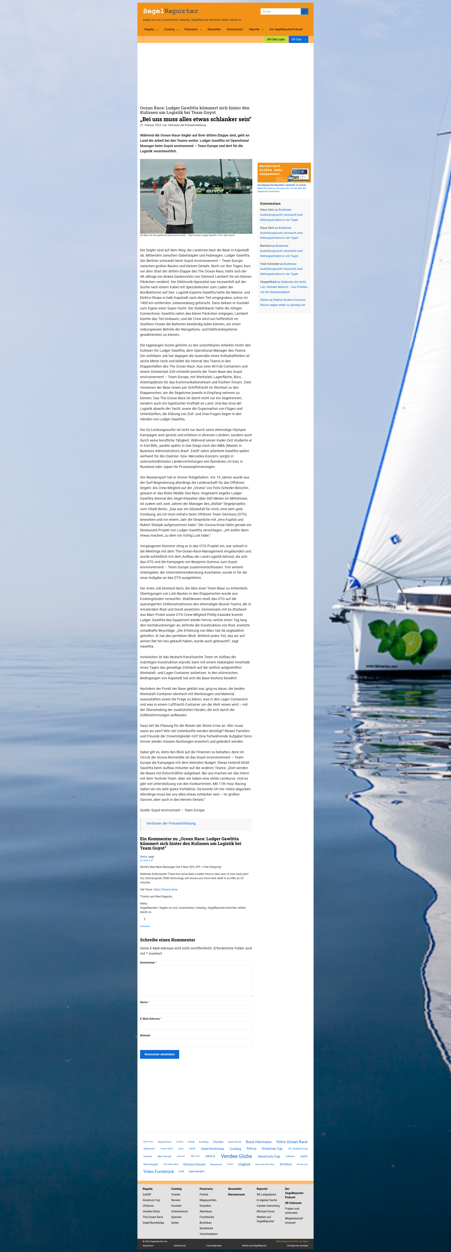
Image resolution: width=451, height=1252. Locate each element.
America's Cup (269, 1156)
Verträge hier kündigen (297, 1245)
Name (145, 1002)
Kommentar (148, 962)
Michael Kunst (265, 1211)
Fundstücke (207, 1217)
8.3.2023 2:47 (146, 860)
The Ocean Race (170, 1164)
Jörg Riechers (164, 1142)
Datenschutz (180, 1245)
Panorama (206, 1189)
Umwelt (147, 1156)
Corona (179, 1142)
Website (145, 1035)
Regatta (148, 1189)
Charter (175, 1194)
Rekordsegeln (150, 1164)
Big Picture (148, 1142)
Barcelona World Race (265, 1164)
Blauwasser (216, 1164)
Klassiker (205, 1205)
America (148, 1200)
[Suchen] (304, 11)
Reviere (175, 1200)
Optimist (181, 1156)
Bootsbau (286, 1164)
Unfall (181, 1171)
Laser (180, 1148)
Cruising (235, 1149)
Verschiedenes (209, 1234)
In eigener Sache (267, 1200)
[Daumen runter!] (152, 919)
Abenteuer (149, 1148)
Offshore (148, 1205)
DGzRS (192, 1148)
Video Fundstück (158, 1171)
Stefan (264, 300)
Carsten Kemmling (268, 1205)
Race (159, 1217)
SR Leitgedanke (266, 1194)
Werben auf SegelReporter (254, 1245)
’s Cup (156, 1200)
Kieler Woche (234, 1142)
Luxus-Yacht (166, 1148)
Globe (156, 1211)
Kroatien (176, 1205)
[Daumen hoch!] (141, 919)
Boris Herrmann (259, 1142)
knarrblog (203, 1142)
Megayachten (208, 1200)
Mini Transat (164, 1156)
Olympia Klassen (194, 1164)
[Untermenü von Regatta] (157, 29)
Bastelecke (206, 1228)
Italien (175, 1222)
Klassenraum (236, 1194)
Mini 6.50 (195, 1156)
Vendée (147, 1211)
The (145, 1217)
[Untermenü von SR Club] (306, 39)
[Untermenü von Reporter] (263, 29)
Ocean (152, 1217)
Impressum (148, 1245)
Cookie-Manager (214, 1245)
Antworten (145, 926)
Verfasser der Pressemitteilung (171, 823)
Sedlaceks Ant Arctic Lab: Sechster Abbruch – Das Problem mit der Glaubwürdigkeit (284, 287)
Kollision (290, 1156)
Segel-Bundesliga (212, 1148)
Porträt (191, 1142)
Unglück (244, 1164)
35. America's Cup (298, 1148)
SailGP (304, 1156)
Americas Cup (272, 1149)
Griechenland (179, 1211)
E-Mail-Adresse (151, 1018)
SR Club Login (276, 39)
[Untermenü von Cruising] (178, 29)
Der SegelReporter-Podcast (294, 1193)
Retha (143, 856)
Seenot (230, 1164)
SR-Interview (302, 1164)
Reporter (262, 1189)
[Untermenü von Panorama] (201, 29)
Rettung (251, 1148)
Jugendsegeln (196, 1171)
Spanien (176, 1217)
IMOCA (210, 1156)
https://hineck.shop (165, 889)
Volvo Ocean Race (292, 1141)
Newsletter (235, 1189)
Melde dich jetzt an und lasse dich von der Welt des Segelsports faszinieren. (282, 188)
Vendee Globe (236, 1156)
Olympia (218, 1142)
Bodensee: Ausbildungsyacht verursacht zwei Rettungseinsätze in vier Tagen (281, 215)
